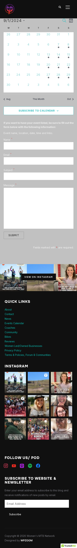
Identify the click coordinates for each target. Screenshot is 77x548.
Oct (69, 99)
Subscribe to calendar (37, 110)
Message (9, 185)
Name (7, 139)
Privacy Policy (13, 350)
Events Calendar (14, 323)
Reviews (10, 341)
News (8, 318)
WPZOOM (27, 540)
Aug (8, 99)
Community (11, 332)
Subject (8, 170)
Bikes (8, 336)
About (8, 309)
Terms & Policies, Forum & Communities (28, 354)
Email (6, 154)
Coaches (10, 327)
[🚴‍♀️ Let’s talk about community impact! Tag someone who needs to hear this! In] (15, 429)
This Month (38, 99)
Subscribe (15, 514)
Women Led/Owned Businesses (23, 345)
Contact (9, 314)
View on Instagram (38, 277)
